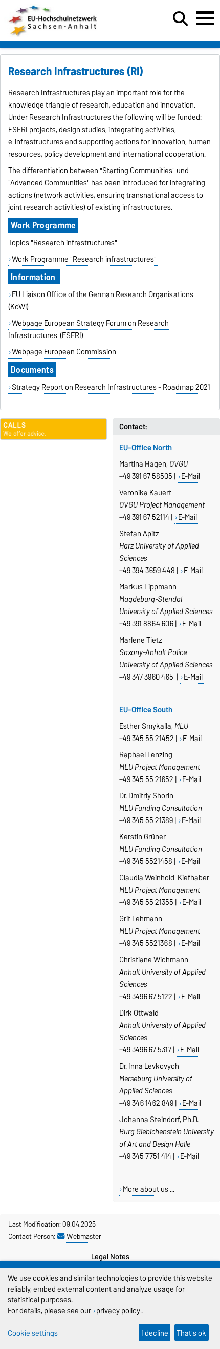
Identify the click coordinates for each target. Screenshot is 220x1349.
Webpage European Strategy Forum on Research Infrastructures (88, 329)
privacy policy (118, 1310)
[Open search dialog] (180, 19)
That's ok (191, 1332)
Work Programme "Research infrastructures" (84, 259)
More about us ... (148, 1189)
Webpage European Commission (64, 352)
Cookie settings (33, 1332)
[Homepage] (53, 35)
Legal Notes (110, 1257)
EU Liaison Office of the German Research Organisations (102, 294)
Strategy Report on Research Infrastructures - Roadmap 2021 (111, 387)
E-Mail (190, 476)
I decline (154, 1332)
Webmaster (84, 1236)
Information (34, 276)
